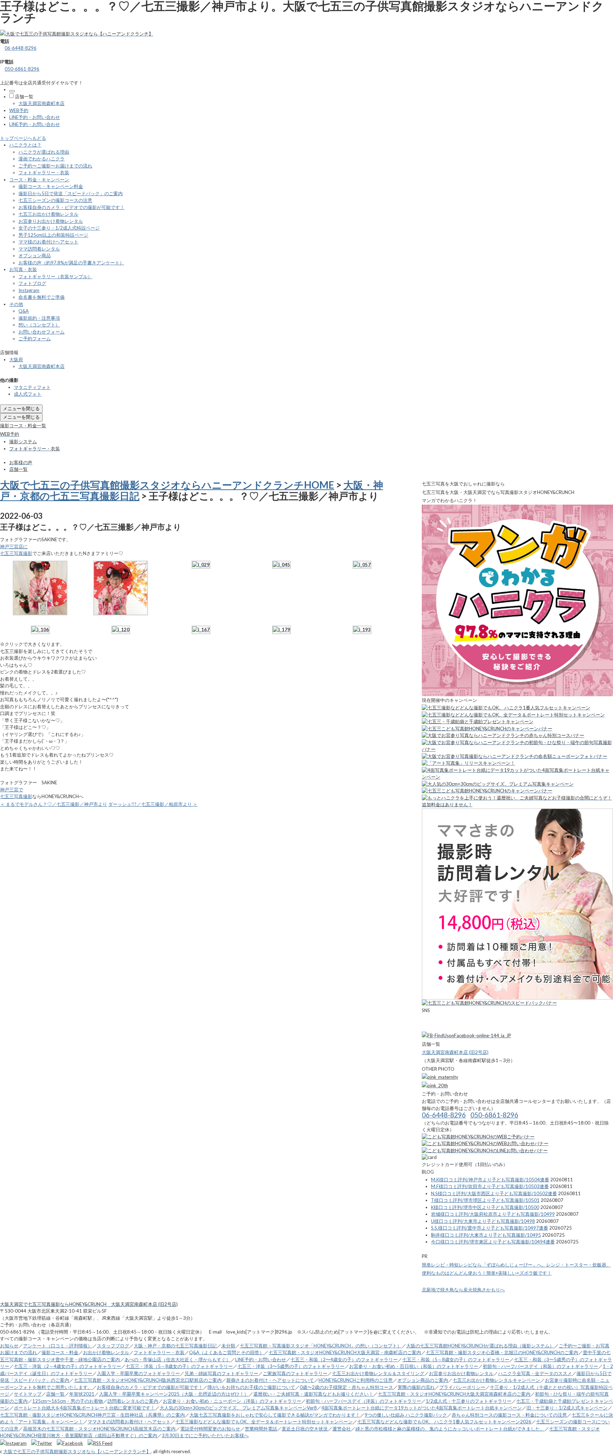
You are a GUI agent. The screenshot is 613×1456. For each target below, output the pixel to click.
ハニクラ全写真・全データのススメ (535, 1373)
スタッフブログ (113, 1345)
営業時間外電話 (261, 1429)
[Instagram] (15, 1443)
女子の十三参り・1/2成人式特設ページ (59, 228)
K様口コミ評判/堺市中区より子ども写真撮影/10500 (485, 1207)
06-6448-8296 (21, 48)
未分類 (228, 1345)
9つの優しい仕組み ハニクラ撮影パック (406, 1415)
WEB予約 (18, 110)
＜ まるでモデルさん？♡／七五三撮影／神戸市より (53, 804)
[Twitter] (43, 1443)
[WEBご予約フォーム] (478, 1136)
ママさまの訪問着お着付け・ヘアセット (129, 1421)
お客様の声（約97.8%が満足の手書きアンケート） (71, 262)
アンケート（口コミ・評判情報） (57, 1345)
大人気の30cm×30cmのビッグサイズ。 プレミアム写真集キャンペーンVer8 (238, 1408)
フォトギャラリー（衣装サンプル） (55, 276)
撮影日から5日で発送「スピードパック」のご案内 (70, 193)
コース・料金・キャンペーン (39, 179)
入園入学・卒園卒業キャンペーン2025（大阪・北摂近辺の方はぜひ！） (174, 1394)
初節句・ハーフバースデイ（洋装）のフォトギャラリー (363, 1401)
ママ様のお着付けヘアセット (48, 242)
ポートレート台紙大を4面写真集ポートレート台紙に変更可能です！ (84, 1408)
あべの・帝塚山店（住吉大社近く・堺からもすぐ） (178, 1359)
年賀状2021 (81, 1394)
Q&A (23, 311)
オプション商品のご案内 (422, 1380)
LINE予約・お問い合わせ (34, 117)
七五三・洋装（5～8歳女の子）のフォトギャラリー (179, 1366)
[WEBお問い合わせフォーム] (485, 1143)
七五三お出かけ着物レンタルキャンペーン (496, 1380)
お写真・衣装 (23, 269)
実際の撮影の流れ (416, 1387)
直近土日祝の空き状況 (305, 1429)
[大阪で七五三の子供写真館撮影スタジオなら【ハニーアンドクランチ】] (76, 34)
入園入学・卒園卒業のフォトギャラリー (138, 1373)
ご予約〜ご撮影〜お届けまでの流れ (55, 166)
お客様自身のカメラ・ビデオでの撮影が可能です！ (71, 207)
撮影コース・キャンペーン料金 (50, 186)
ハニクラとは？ (25, 145)
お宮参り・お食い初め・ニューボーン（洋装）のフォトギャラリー (232, 1401)
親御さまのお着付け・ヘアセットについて (270, 1380)
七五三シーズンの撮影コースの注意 (55, 200)
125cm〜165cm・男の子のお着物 (67, 1401)
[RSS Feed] (100, 1443)
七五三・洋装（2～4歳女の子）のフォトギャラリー (67, 1366)
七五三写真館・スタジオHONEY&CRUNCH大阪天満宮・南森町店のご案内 (345, 1352)
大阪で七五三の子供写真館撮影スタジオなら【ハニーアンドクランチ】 (77, 1451)
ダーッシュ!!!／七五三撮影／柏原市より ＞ (153, 804)
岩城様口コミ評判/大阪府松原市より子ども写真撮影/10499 (493, 1214)
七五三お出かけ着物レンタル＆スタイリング (378, 1373)
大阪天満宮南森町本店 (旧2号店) (455, 1052)
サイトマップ (28, 1394)
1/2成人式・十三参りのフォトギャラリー (469, 1401)
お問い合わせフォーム (41, 332)
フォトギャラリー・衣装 (43, 172)
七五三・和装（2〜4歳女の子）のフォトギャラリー (344, 1359)
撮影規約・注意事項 (39, 318)
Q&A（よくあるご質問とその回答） (226, 1352)
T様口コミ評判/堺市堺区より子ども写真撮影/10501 (485, 1200)
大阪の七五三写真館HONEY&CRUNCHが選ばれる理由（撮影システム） (480, 1345)
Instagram (28, 290)
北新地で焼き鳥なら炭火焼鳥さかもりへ (463, 1289)
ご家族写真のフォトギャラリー (295, 1373)
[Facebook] (72, 1443)
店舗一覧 (24, 96)
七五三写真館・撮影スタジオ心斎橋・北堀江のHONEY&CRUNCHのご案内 (502, 1352)
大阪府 (16, 359)
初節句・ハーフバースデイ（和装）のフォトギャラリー (540, 1366)
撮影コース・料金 (60, 1352)
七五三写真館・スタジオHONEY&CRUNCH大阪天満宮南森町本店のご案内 (454, 1394)
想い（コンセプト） (39, 325)
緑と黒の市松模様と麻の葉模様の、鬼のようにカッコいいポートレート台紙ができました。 (450, 1429)
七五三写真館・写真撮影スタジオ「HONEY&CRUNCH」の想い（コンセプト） (321, 1345)
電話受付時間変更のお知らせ (210, 1429)
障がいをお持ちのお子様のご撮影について (251, 1387)
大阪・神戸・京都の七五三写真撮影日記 (175, 1345)
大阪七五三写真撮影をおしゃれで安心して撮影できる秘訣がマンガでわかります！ (274, 1415)
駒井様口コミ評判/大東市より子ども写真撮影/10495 (486, 1235)
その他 (16, 304)
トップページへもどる (23, 138)
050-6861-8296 (22, 69)
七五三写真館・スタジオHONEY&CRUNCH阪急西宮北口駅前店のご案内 (148, 1380)
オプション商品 (34, 255)
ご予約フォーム (34, 338)
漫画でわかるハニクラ (41, 158)
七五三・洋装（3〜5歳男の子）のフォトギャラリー (290, 1366)
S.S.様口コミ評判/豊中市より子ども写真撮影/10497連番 (489, 1228)
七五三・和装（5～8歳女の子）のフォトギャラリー (455, 1359)
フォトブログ (32, 283)
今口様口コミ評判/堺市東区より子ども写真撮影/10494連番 (493, 1242)
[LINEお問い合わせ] (485, 1150)
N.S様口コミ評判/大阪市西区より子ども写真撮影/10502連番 (494, 1193)
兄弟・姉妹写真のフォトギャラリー (221, 1373)
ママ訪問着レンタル (39, 249)
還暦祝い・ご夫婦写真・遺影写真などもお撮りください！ (313, 1394)
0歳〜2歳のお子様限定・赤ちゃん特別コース (346, 1387)
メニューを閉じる (21, 408)
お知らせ (9, 1345)
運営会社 (341, 1429)
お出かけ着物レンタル (106, 1352)
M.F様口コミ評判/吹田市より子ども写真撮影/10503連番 (490, 1186)
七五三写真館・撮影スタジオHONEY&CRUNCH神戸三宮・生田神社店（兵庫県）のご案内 (92, 1415)
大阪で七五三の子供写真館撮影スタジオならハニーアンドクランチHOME (167, 485)
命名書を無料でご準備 (41, 297)
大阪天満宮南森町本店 (41, 103)
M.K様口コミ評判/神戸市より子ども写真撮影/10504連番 (490, 1179)
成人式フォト (28, 394)
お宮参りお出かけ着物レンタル (50, 221)
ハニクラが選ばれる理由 (43, 152)
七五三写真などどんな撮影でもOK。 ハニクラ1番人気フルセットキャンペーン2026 (444, 1421)
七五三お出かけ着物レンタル (48, 214)
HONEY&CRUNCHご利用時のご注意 (356, 1380)
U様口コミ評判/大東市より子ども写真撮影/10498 (483, 1221)
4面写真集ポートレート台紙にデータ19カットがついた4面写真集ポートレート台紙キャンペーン (421, 1408)
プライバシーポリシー (462, 1387)
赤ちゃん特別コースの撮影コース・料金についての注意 (509, 1415)
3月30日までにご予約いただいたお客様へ (205, 1435)
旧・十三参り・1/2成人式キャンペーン (567, 1408)
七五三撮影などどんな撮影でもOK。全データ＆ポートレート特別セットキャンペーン (264, 1421)
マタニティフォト (32, 387)
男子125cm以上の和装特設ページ (53, 235)
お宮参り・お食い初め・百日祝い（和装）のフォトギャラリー (413, 1366)
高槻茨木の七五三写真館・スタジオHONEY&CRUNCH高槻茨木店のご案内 (99, 1429)
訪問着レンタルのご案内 (132, 1401)
